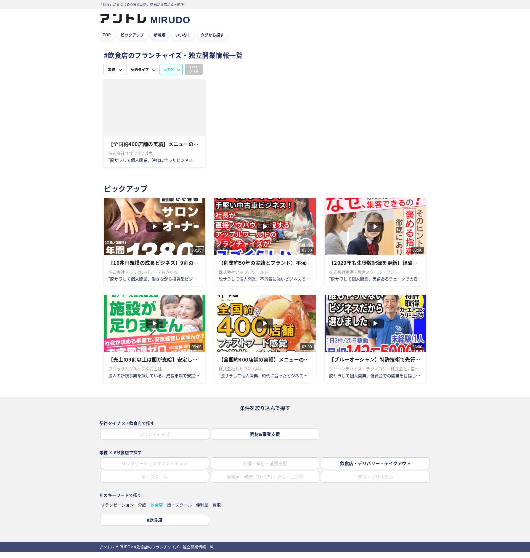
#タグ (169, 69)
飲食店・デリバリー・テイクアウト (375, 463)
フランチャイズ (154, 434)
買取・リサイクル (375, 476)
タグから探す (212, 34)
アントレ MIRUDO (114, 546)
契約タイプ (140, 69)
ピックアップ (132, 34)
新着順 (159, 34)
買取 (217, 505)
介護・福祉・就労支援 (265, 463)
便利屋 (202, 505)
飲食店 (156, 505)
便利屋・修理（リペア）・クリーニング (265, 476)
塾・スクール (154, 476)
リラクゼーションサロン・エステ (154, 463)
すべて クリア (193, 69)
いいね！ (183, 34)
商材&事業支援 (265, 434)
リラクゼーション (117, 505)
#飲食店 (155, 519)
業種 (111, 69)
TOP (107, 34)
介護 (142, 505)
